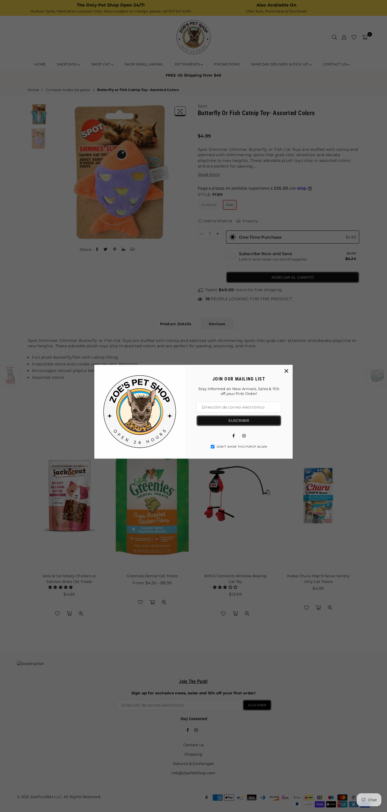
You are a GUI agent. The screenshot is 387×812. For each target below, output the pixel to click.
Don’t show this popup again (242, 446)
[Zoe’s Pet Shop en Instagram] (244, 435)
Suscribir (238, 420)
